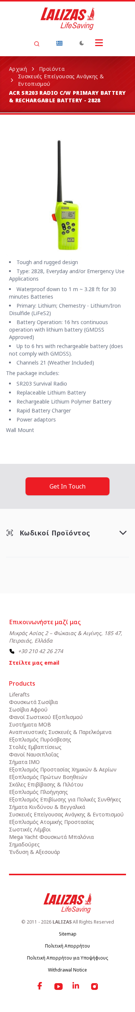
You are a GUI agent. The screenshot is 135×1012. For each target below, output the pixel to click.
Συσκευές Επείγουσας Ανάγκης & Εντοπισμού (61, 80)
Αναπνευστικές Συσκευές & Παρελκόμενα (60, 731)
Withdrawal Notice (67, 970)
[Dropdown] (59, 43)
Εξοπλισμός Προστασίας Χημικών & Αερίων (63, 769)
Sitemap (67, 934)
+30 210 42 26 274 (40, 651)
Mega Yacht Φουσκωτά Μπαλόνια (51, 836)
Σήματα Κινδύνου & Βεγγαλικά (47, 806)
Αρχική (18, 68)
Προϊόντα (51, 68)
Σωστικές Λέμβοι (30, 829)
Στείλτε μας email (34, 662)
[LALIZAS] (67, 18)
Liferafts (19, 694)
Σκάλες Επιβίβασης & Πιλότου (46, 784)
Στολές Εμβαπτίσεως (35, 746)
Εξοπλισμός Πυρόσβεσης (40, 739)
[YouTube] (59, 986)
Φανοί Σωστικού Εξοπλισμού (46, 717)
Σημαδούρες (24, 844)
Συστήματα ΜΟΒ (30, 724)
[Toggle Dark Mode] (81, 43)
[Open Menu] (99, 43)
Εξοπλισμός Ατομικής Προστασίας (51, 821)
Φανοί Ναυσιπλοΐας (34, 754)
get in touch (68, 486)
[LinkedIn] (77, 986)
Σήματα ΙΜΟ (24, 761)
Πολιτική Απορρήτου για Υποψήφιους (67, 958)
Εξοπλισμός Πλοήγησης (38, 791)
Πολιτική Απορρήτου (67, 946)
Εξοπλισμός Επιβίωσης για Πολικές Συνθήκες (65, 799)
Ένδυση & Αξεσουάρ (34, 851)
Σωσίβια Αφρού (28, 709)
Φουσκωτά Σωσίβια (33, 702)
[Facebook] (41, 986)
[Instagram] (95, 986)
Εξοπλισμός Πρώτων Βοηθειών (48, 776)
